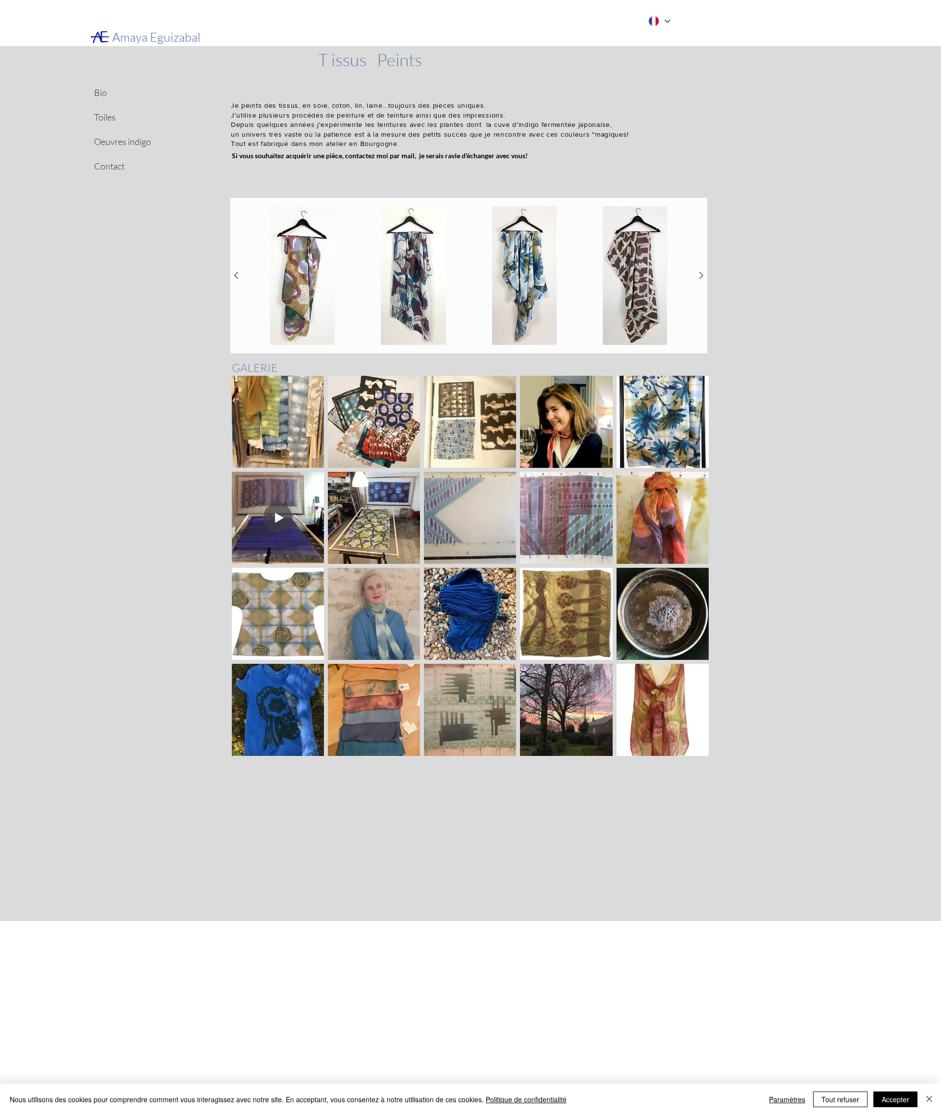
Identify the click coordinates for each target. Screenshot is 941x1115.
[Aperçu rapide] (302, 275)
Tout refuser (840, 1099)
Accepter (895, 1099)
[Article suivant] (701, 275)
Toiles (105, 117)
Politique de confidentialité (526, 1099)
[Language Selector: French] (658, 21)
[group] (468, 275)
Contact (109, 166)
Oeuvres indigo (110, 141)
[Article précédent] (236, 275)
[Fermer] (929, 1099)
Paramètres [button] (787, 1099)
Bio (100, 92)
